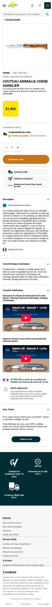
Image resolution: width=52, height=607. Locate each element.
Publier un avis (26, 439)
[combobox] (26, 14)
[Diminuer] (6, 147)
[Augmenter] (18, 147)
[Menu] (5, 5)
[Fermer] (48, 199)
